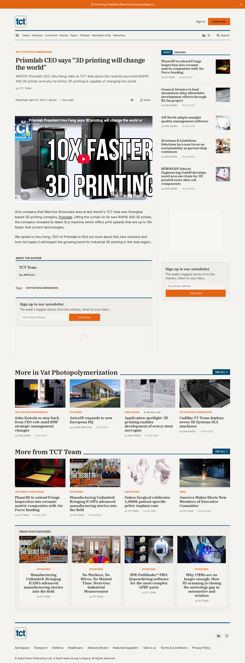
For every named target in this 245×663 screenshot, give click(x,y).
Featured (180, 52)
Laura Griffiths (82, 427)
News (183, 491)
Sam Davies (170, 105)
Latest (167, 52)
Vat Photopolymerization (34, 52)
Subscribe (85, 317)
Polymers (76, 412)
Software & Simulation (29, 491)
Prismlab (65, 217)
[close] (241, 4)
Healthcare (132, 412)
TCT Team (25, 88)
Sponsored (76, 491)
